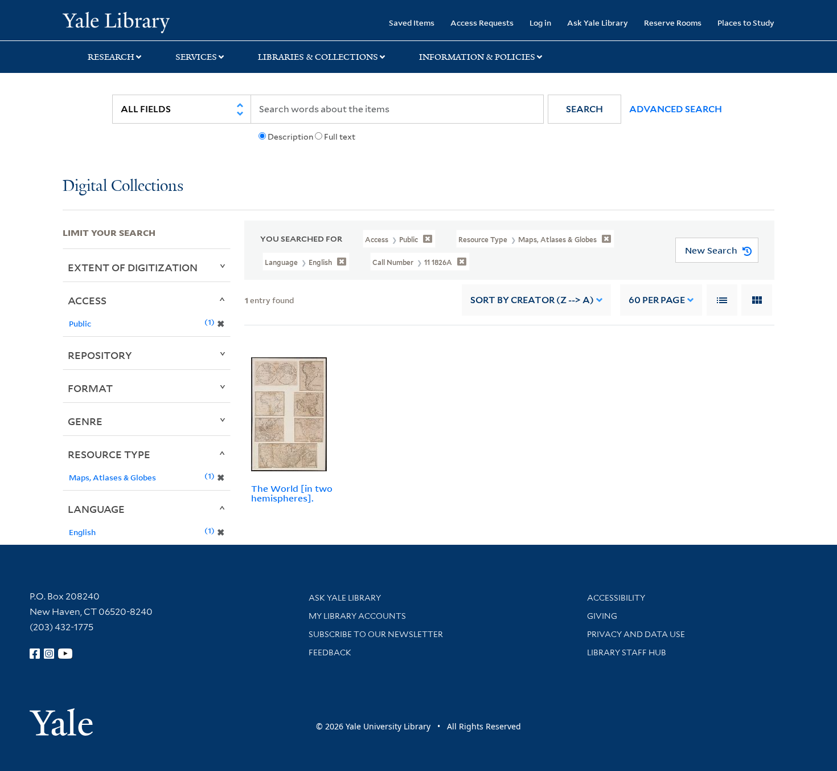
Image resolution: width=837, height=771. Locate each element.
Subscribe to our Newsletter (376, 634)
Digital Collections (123, 186)
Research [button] (111, 57)
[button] (584, 109)
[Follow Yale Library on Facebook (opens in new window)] (35, 653)
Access (87, 300)
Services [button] (196, 57)
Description (290, 136)
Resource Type (109, 454)
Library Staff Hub (626, 652)
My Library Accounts (357, 616)
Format (90, 388)
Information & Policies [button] (477, 57)
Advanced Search (675, 109)
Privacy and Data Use (636, 634)
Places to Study (745, 22)
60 (657, 300)
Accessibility (616, 597)
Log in (540, 22)
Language (96, 509)
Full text (339, 136)
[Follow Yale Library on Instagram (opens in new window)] (49, 653)
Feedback (330, 652)
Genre (85, 421)
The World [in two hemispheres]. (292, 493)
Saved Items (411, 22)
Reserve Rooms (672, 22)
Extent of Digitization (133, 267)
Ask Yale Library (597, 22)
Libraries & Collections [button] (318, 57)
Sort (532, 300)
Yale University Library (116, 21)
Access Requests (482, 22)
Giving (602, 616)
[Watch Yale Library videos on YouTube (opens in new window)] (65, 653)
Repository (100, 355)
